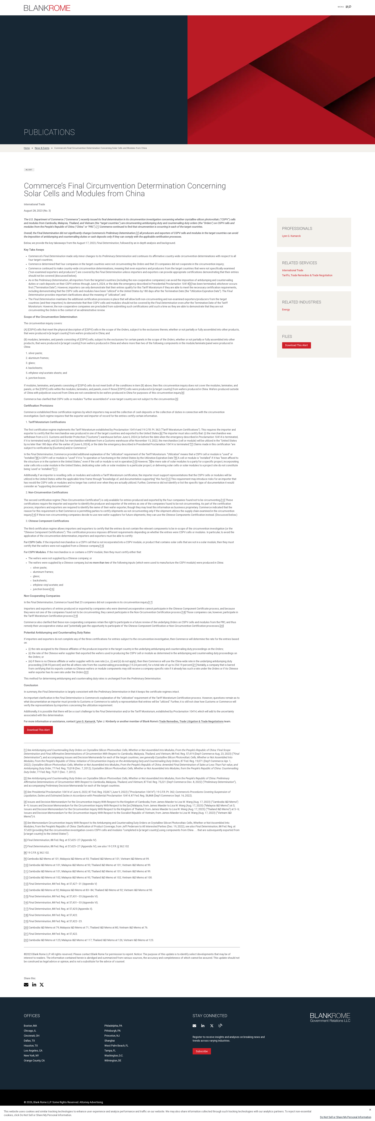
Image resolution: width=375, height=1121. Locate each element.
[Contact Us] (194, 1026)
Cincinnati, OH (31, 1035)
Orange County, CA (34, 1060)
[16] (52, 589)
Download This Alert (296, 345)
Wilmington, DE (112, 1060)
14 (33, 514)
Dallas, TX (29, 1040)
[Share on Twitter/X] (41, 984)
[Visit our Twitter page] (212, 1026)
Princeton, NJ (112, 1035)
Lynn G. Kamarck (85, 721)
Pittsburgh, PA (112, 1030)
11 (55, 469)
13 (222, 500)
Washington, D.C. (113, 1055)
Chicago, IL (30, 1030)
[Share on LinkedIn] (34, 984)
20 (221, 625)
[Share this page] (26, 984)
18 (183, 612)
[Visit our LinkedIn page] (203, 1026)
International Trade (292, 270)
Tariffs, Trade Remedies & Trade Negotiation (307, 275)
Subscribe (202, 1051)
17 (150, 602)
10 (134, 461)
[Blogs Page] (220, 1025)
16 (25, 902)
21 (194, 664)
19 (75, 615)
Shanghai (109, 1040)
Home (27, 148)
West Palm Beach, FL (116, 1045)
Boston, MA (30, 1025)
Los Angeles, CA (33, 1050)
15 (101, 545)
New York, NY (31, 1055)
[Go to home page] (47, 8)
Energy (286, 309)
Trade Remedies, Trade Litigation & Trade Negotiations (191, 721)
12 (168, 479)
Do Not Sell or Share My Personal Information (345, 1117)
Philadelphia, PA (113, 1025)
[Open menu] (344, 6)
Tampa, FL (110, 1050)
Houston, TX (31, 1045)
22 (86, 672)
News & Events (42, 148)
